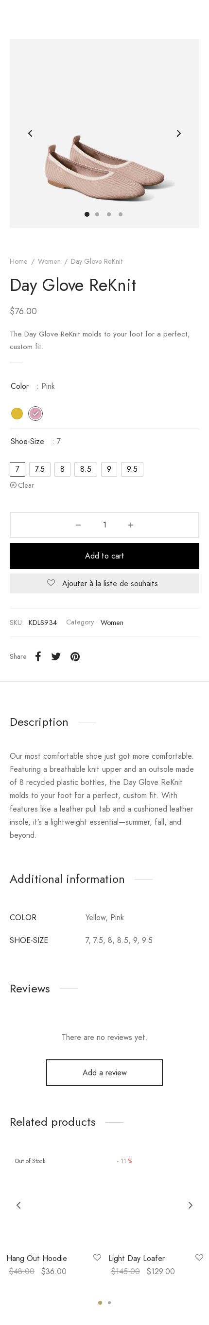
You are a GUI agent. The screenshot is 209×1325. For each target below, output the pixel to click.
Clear (26, 485)
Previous (30, 133)
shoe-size (27, 441)
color (20, 386)
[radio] (17, 413)
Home (19, 261)
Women (49, 261)
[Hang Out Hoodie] (53, 1198)
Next (179, 133)
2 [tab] (109, 1302)
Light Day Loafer (136, 1258)
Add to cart (104, 555)
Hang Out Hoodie (36, 1258)
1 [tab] (100, 1303)
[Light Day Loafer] (155, 1198)
